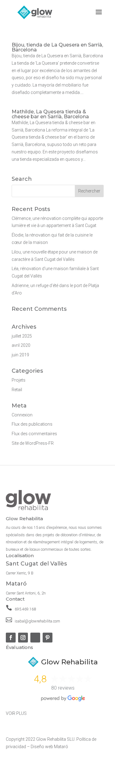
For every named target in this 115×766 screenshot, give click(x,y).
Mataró (16, 583)
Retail (17, 389)
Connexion (22, 414)
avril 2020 (21, 345)
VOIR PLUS (16, 713)
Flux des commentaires (34, 433)
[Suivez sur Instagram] (23, 637)
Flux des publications (32, 424)
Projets (18, 380)
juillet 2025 (22, 336)
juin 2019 (20, 354)
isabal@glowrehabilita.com (37, 621)
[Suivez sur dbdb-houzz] (35, 637)
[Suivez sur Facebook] (11, 637)
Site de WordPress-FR (33, 443)
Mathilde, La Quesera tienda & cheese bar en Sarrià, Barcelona (50, 114)
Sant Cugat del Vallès (36, 563)
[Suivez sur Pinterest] (47, 637)
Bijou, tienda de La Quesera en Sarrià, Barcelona (57, 47)
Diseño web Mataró (49, 746)
